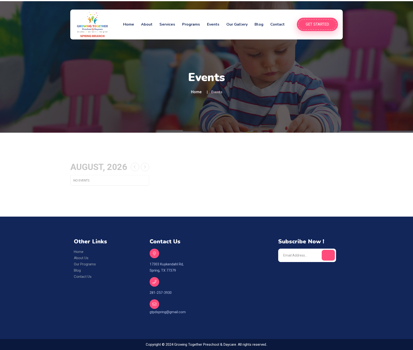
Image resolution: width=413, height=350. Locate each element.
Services (167, 24)
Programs (191, 24)
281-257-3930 (161, 292)
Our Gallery (237, 24)
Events (213, 24)
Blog (259, 24)
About (146, 24)
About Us (81, 258)
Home (128, 24)
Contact (277, 24)
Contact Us (83, 276)
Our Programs (85, 264)
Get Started (317, 24)
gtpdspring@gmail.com (168, 312)
